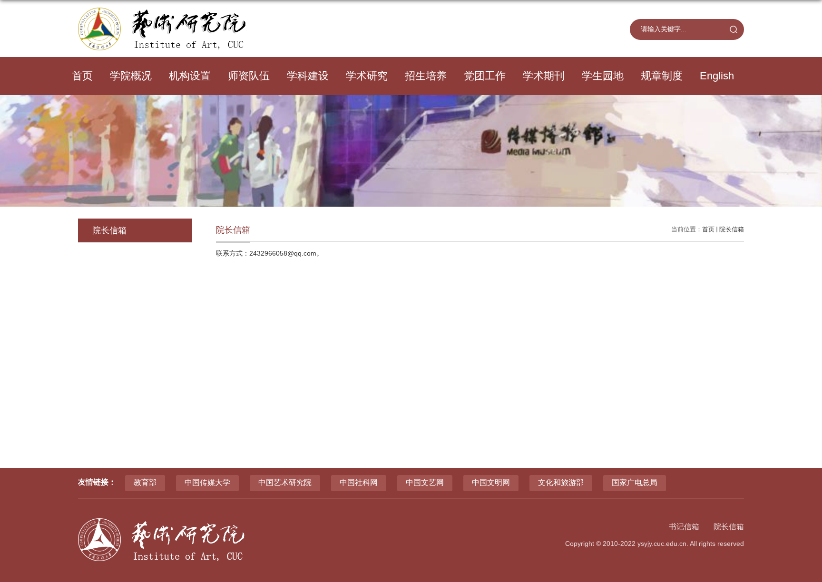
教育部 (145, 482)
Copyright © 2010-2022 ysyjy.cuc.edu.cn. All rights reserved (654, 543)
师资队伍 (249, 76)
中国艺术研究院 (285, 482)
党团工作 (485, 76)
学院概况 (131, 76)
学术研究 (367, 76)
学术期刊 (544, 76)
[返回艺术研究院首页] (162, 10)
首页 (82, 76)
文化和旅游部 (561, 482)
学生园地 (603, 76)
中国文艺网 (425, 482)
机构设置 (190, 76)
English (717, 76)
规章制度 (662, 76)
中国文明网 (491, 482)
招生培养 (426, 76)
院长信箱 (731, 229)
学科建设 (308, 76)
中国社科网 (359, 482)
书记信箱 (684, 527)
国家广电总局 (634, 482)
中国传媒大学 (207, 482)
